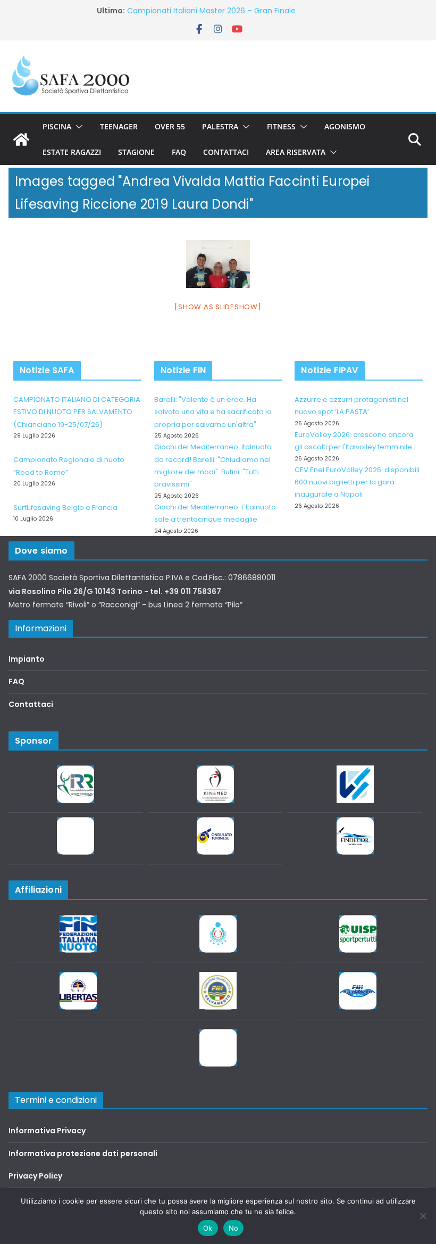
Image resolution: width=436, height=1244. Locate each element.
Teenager (119, 126)
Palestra (220, 126)
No (234, 1228)
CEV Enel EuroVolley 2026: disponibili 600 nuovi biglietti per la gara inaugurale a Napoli (357, 482)
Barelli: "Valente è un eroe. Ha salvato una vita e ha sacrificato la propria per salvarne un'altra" (213, 412)
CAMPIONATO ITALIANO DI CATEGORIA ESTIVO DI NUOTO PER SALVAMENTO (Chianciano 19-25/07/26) (76, 412)
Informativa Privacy (47, 1130)
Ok (208, 1228)
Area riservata (295, 152)
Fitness (281, 126)
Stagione (136, 152)
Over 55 (170, 126)
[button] (77, 126)
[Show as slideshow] (217, 307)
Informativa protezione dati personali (83, 1153)
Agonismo (344, 126)
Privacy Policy (35, 1176)
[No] (422, 1215)
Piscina (57, 126)
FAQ (179, 152)
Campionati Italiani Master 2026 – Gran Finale (211, 10)
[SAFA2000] (21, 139)
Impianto (27, 659)
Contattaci (226, 152)
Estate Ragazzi (72, 152)
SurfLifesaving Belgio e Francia (65, 507)
